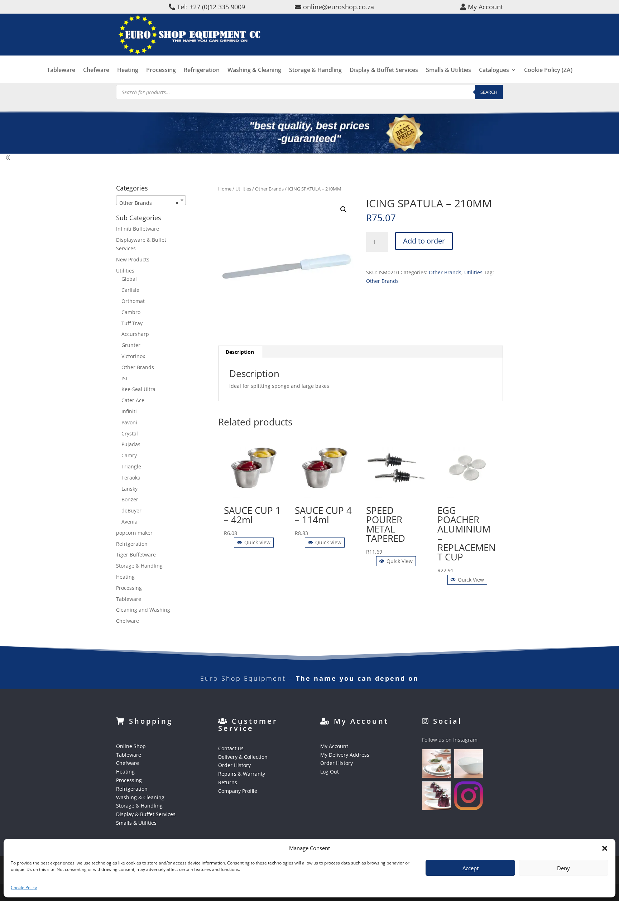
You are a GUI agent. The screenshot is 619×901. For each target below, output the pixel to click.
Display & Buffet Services (384, 70)
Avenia (129, 521)
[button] (343, 209)
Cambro (130, 312)
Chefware (96, 70)
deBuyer (131, 510)
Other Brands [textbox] (148, 202)
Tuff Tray (132, 323)
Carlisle (130, 289)
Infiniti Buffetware (137, 228)
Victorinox (133, 356)
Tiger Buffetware (136, 554)
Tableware (61, 70)
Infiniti (129, 411)
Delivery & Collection (243, 756)
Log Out (329, 771)
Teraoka (130, 477)
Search (489, 92)
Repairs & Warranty (241, 773)
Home (224, 189)
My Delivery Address (344, 754)
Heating (127, 70)
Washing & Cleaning (254, 70)
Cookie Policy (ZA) (548, 70)
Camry (129, 455)
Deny (563, 868)
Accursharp (135, 334)
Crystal (129, 433)
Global (129, 278)
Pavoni (129, 422)
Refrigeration (202, 70)
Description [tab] (240, 351)
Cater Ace (132, 400)
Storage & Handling (315, 70)
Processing (161, 70)
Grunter (130, 345)
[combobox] (151, 200)
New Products (132, 259)
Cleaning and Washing (143, 609)
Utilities (243, 189)
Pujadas (130, 444)
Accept (470, 868)
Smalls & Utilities (448, 70)
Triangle (131, 466)
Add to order (424, 241)
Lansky (129, 488)
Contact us (231, 748)
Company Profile (237, 790)
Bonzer (129, 499)
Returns (227, 782)
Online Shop (131, 746)
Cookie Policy (24, 888)
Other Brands (269, 189)
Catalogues (494, 70)
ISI (124, 378)
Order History (234, 765)
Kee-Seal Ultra (138, 389)
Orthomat (133, 301)
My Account (334, 746)
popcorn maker (134, 532)
